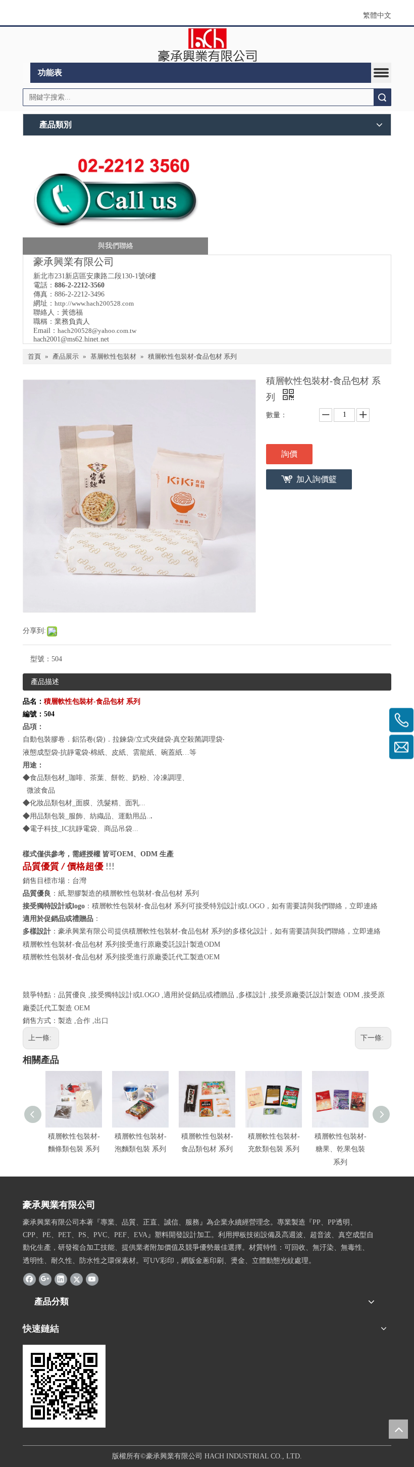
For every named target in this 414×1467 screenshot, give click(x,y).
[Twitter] (76, 1279)
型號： (40, 659)
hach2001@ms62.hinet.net (71, 339)
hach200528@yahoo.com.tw (97, 330)
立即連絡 (363, 906)
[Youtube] (92, 1279)
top (398, 1429)
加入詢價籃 (316, 479)
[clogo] (207, 45)
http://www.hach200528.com (94, 303)
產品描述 (45, 682)
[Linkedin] (61, 1279)
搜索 (382, 97)
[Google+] (45, 1279)
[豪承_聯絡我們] (115, 198)
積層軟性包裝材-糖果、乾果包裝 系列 (341, 1149)
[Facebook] (29, 1279)
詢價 (289, 454)
